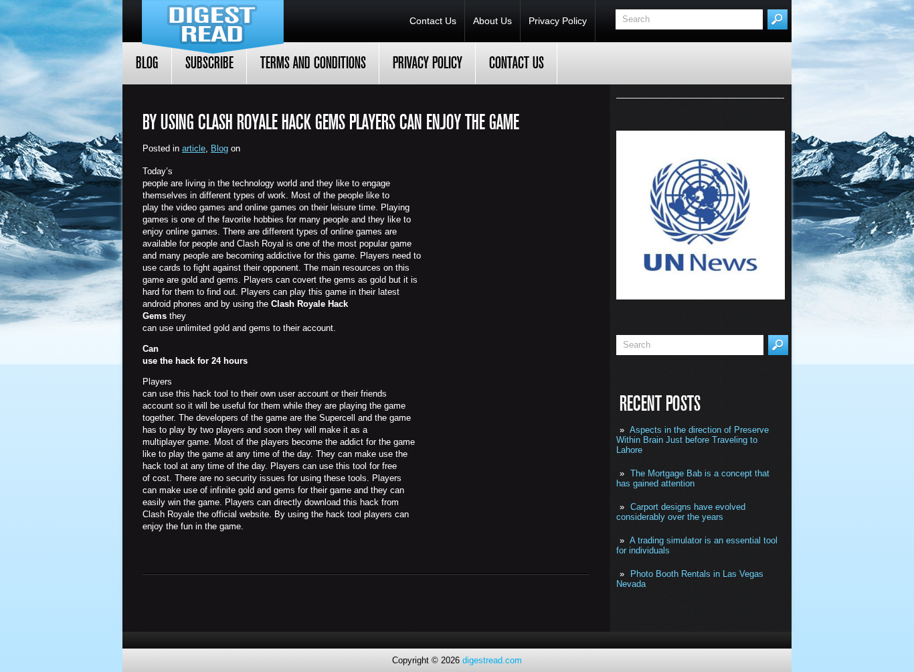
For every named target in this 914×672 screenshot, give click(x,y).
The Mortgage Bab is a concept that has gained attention (692, 478)
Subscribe (209, 63)
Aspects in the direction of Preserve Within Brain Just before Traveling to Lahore (692, 440)
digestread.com (492, 660)
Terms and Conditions (313, 63)
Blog (147, 63)
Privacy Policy (558, 20)
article (193, 148)
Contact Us (432, 20)
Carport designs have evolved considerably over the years (680, 512)
